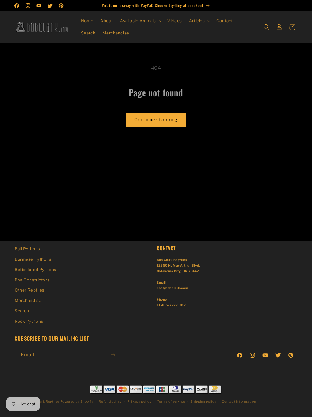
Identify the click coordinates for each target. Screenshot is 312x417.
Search (22, 310)
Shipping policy (203, 402)
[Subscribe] (113, 354)
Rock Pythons (29, 321)
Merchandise (28, 300)
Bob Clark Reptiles (44, 402)
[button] (140, 21)
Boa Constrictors (32, 279)
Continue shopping (155, 119)
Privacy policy (139, 402)
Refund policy (110, 402)
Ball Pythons (27, 248)
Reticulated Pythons (35, 269)
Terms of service (171, 402)
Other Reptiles (29, 290)
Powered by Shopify (76, 402)
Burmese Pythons (33, 259)
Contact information (239, 402)
